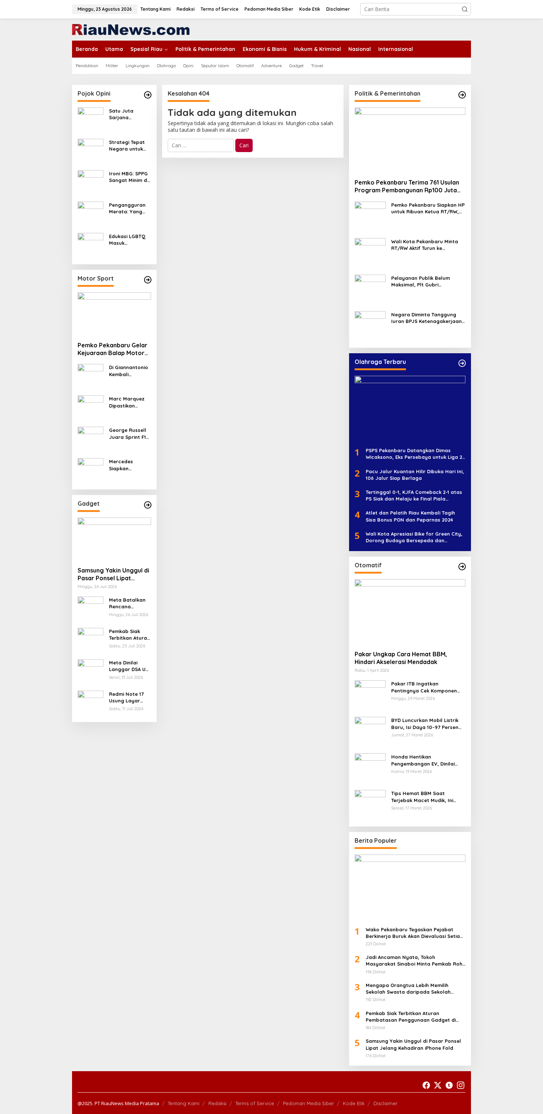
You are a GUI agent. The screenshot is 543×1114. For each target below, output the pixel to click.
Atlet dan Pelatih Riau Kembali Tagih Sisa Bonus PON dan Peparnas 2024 (410, 516)
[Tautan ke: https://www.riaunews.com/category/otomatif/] (462, 566)
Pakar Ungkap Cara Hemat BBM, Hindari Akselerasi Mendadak (401, 658)
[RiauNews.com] (130, 28)
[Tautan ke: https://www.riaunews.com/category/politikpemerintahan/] (462, 94)
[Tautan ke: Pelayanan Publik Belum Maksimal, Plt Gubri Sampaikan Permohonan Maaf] (370, 289)
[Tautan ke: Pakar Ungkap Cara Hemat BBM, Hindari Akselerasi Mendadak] (410, 612)
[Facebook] (426, 1085)
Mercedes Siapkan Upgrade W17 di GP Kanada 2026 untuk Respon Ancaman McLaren (129, 464)
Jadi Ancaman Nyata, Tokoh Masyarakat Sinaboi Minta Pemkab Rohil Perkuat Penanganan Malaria (415, 960)
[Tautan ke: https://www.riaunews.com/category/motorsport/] (147, 279)
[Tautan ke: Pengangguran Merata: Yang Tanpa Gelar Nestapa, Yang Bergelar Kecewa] (90, 213)
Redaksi (217, 1103)
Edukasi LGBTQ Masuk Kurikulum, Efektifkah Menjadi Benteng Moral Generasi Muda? (129, 239)
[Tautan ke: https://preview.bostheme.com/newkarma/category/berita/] (147, 505)
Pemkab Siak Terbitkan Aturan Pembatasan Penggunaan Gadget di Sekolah (129, 634)
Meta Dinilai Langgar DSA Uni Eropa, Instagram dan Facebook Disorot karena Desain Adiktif (129, 666)
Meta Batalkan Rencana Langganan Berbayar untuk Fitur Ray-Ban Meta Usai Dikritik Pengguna (128, 603)
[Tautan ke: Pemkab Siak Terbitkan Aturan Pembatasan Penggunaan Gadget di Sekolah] (90, 640)
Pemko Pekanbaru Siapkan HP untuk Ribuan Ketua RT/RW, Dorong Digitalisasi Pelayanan (428, 208)
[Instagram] (460, 1085)
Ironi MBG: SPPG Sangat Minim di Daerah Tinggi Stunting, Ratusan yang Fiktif (128, 177)
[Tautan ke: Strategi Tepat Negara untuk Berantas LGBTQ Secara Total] (90, 151)
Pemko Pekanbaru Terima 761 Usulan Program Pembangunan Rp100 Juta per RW (407, 186)
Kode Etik (354, 1103)
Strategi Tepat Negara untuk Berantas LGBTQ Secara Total (129, 145)
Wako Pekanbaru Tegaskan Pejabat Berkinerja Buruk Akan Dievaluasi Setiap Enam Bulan (414, 932)
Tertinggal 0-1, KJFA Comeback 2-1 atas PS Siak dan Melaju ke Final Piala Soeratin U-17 (414, 495)
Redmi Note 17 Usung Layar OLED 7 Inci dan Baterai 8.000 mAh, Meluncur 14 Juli (130, 697)
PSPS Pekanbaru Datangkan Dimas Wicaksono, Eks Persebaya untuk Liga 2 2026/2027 (414, 453)
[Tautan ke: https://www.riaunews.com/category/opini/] (147, 94)
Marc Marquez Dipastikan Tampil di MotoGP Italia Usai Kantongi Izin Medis (126, 402)
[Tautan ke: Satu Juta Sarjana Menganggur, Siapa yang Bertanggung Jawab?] (90, 119)
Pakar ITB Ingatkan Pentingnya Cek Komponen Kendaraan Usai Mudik (424, 687)
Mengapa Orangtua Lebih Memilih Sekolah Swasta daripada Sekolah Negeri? (408, 988)
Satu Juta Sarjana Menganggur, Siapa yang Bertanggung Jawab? (125, 114)
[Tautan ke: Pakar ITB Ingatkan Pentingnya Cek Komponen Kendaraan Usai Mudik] (370, 695)
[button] (464, 9)
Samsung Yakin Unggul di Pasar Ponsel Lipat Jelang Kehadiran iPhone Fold (113, 574)
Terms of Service (254, 1103)
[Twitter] (438, 1085)
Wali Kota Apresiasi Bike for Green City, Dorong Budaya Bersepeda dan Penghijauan (414, 537)
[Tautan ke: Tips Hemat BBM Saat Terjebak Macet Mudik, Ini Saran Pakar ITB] (370, 804)
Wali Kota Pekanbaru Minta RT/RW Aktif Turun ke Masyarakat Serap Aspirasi (424, 244)
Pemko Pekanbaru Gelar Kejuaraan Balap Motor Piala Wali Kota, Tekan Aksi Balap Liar (112, 349)
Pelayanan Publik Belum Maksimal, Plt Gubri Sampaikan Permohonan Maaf (421, 281)
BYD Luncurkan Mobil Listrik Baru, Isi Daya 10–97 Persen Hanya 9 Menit (424, 723)
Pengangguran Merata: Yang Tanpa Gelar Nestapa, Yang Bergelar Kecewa (127, 208)
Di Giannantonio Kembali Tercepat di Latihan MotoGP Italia (128, 370)
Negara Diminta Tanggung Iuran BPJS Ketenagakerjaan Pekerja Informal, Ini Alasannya (426, 318)
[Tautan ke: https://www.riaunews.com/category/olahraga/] (462, 363)
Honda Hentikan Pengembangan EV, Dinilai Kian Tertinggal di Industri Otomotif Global (423, 760)
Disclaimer (385, 1103)
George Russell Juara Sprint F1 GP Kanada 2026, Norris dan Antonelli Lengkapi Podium (130, 433)
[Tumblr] (449, 1085)
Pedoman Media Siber (308, 1103)
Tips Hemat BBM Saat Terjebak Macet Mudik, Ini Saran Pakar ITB (422, 796)
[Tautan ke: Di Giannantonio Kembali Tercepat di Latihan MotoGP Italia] (90, 376)
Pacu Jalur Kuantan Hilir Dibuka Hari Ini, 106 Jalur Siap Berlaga (415, 474)
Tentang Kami (183, 1103)
